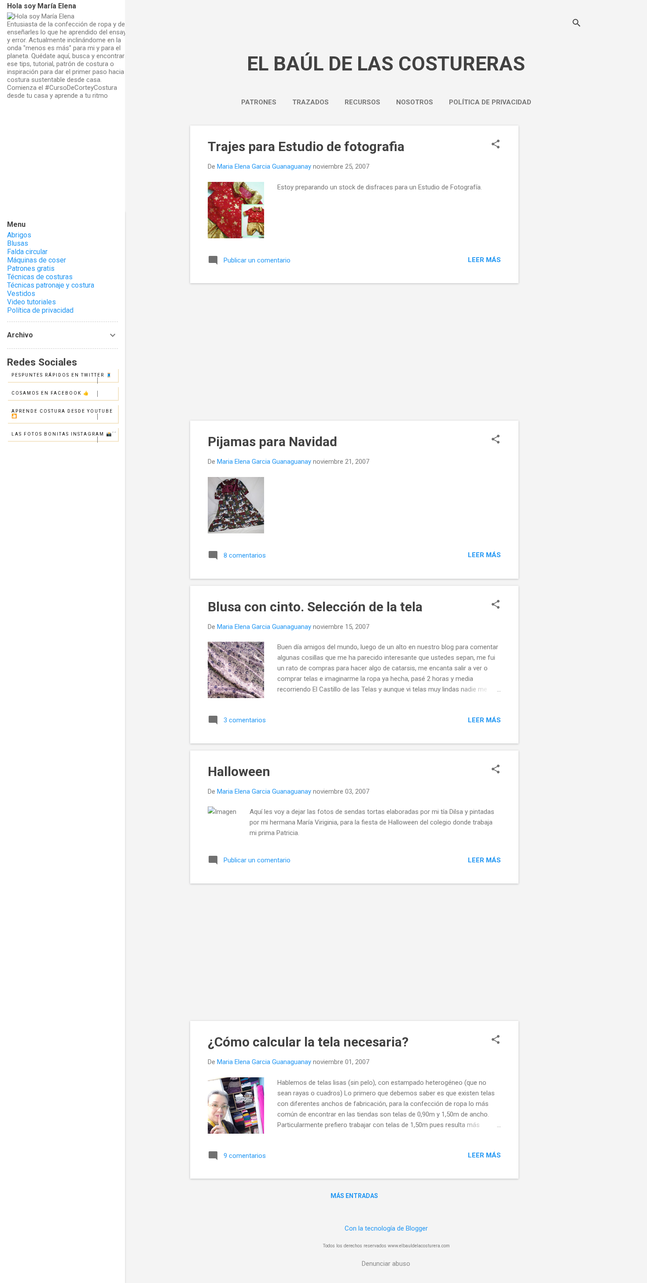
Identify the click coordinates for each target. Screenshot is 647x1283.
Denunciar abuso (386, 1264)
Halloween (239, 771)
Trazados (310, 102)
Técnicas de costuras (40, 277)
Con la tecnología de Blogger (386, 1228)
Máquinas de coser (36, 260)
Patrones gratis (31, 268)
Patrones (258, 102)
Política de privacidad (490, 102)
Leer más (484, 260)
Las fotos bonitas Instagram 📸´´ (64, 434)
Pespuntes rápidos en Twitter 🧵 (61, 375)
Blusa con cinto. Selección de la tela (315, 606)
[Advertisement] (554, 258)
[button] (495, 145)
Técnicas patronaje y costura (50, 285)
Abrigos (19, 235)
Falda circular (27, 252)
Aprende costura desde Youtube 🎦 (62, 413)
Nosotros (414, 102)
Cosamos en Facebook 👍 (50, 393)
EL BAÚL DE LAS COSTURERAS (386, 63)
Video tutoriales (31, 302)
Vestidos (21, 293)
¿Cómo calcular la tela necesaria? (308, 1042)
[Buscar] (576, 24)
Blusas (17, 243)
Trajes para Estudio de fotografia (306, 146)
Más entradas (354, 1195)
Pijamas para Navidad (272, 441)
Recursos (362, 102)
